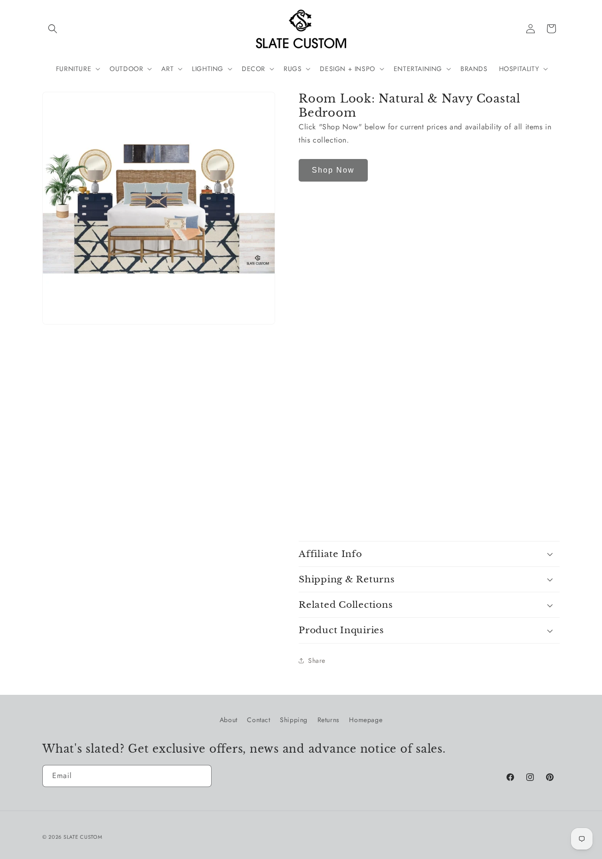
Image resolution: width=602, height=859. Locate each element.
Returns (328, 719)
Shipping (294, 719)
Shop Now (333, 170)
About (229, 719)
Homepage (365, 719)
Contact (258, 719)
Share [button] (316, 660)
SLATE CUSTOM (82, 837)
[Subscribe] (200, 776)
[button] (52, 28)
